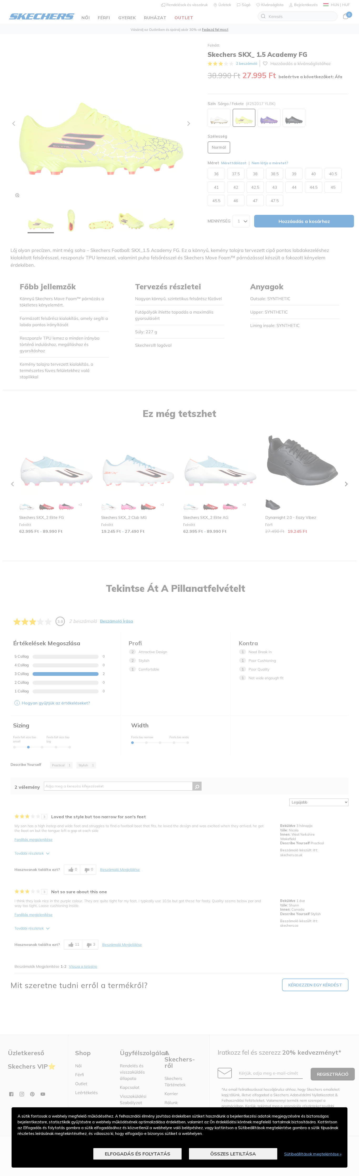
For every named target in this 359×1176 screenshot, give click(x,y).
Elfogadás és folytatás (137, 1154)
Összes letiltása (233, 1154)
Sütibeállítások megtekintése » (312, 1154)
